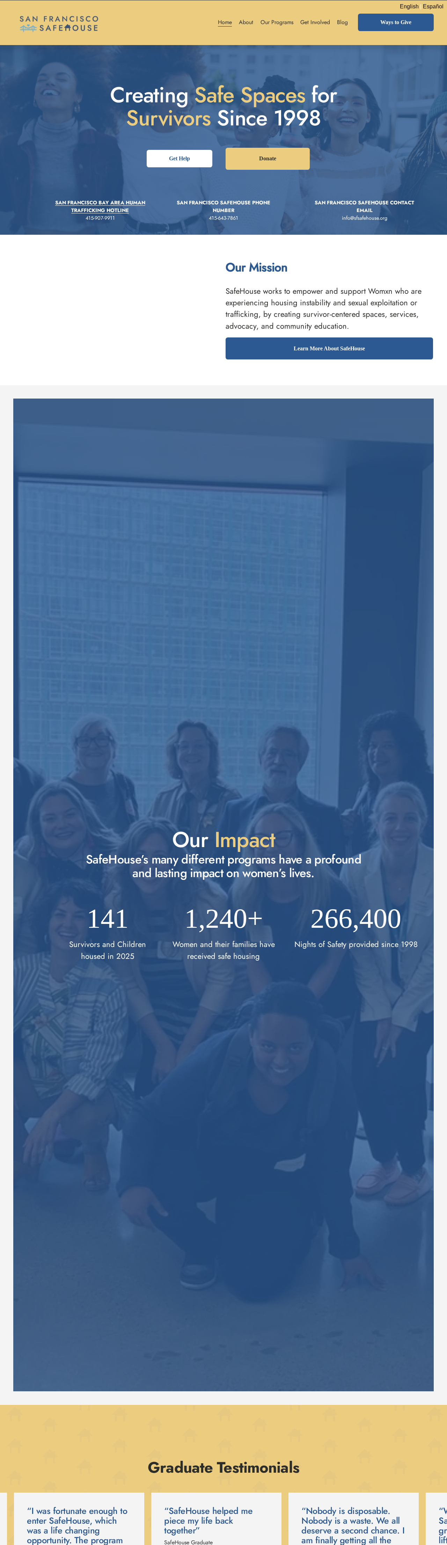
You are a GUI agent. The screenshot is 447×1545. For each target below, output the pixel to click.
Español (433, 6)
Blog (342, 22)
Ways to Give (395, 22)
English (409, 6)
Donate (267, 158)
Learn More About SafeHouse (329, 348)
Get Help (179, 158)
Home (225, 22)
